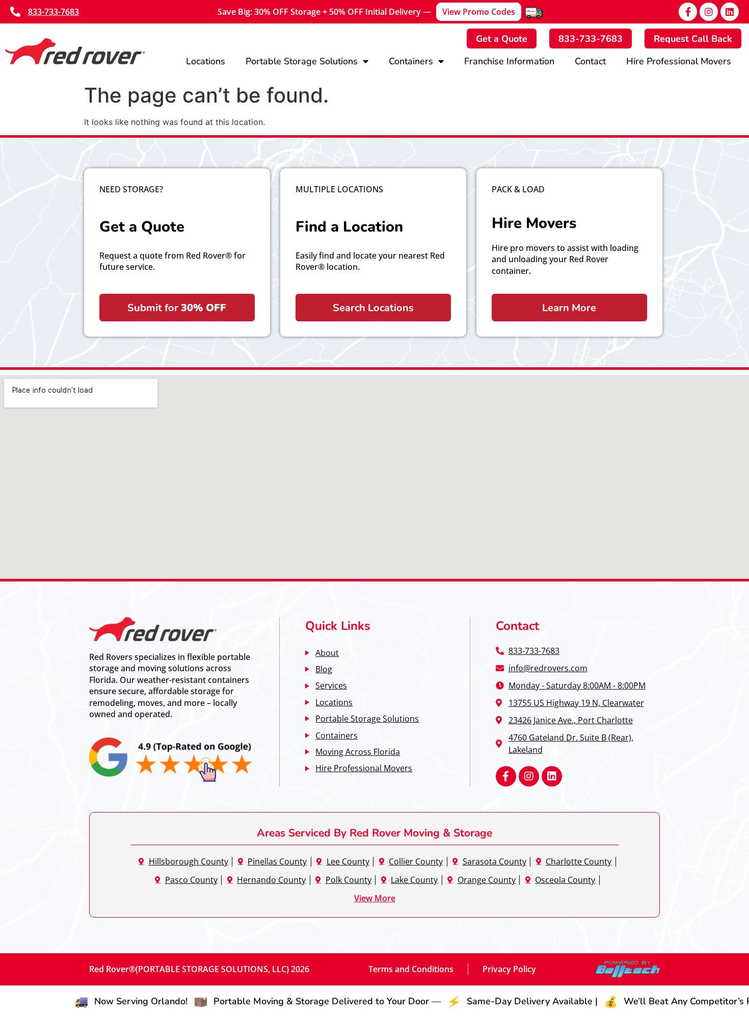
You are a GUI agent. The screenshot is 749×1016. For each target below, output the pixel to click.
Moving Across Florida (357, 751)
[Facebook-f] (688, 12)
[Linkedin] (729, 12)
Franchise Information (509, 61)
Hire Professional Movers (678, 61)
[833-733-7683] (15, 12)
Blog (323, 669)
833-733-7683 (53, 11)
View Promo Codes (478, 11)
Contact (590, 61)
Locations (205, 61)
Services (331, 685)
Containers (411, 61)
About (327, 652)
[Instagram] (709, 12)
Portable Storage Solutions (302, 61)
